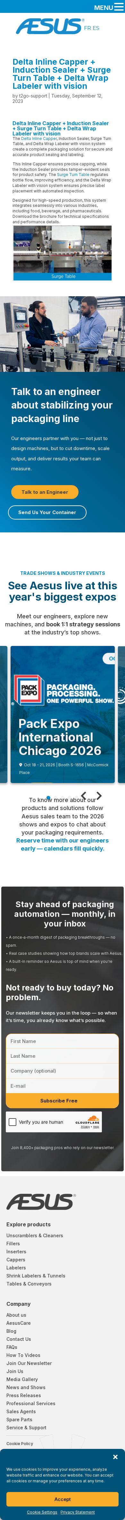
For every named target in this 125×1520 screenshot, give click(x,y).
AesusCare (18, 1323)
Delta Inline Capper (39, 138)
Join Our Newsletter (29, 1363)
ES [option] (96, 28)
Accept (62, 1499)
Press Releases (23, 1395)
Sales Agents (21, 1411)
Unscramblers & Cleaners (34, 1235)
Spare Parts (19, 1419)
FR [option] (87, 28)
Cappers (15, 1259)
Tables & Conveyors (29, 1283)
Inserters (16, 1251)
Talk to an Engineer (44, 492)
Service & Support (26, 1427)
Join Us (14, 1371)
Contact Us (18, 1339)
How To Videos (23, 1355)
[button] (115, 1457)
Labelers (16, 1267)
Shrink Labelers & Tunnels (35, 1275)
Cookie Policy (19, 1443)
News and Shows (26, 1387)
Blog (11, 1331)
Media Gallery (22, 1379)
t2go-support (33, 95)
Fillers (13, 1243)
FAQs (11, 1347)
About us (16, 1315)
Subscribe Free (59, 1101)
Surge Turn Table (73, 174)
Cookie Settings (42, 1512)
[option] (87, 28)
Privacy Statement (78, 1512)
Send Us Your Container (47, 512)
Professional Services (30, 1403)
